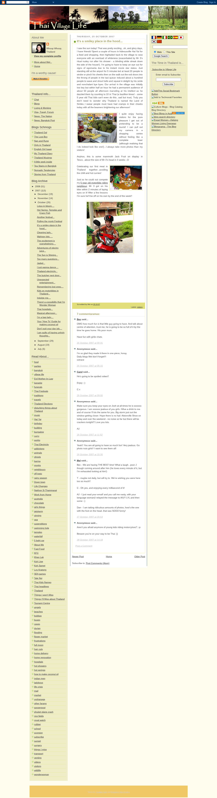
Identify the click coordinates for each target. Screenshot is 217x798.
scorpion (38, 733)
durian (37, 628)
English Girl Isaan (43, 149)
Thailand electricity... (47, 271)
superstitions (40, 524)
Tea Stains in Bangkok (45, 166)
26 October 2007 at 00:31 (90, 343)
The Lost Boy (40, 137)
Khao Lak (39, 557)
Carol (80, 372)
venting (37, 758)
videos (37, 762)
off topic (38, 473)
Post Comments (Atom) (97, 563)
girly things (39, 507)
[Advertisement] (103, 277)
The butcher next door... (49, 275)
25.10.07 (96, 304)
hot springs (39, 670)
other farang (40, 703)
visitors (37, 766)
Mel (79, 460)
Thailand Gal (40, 132)
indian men (39, 678)
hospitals (38, 662)
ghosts (37, 457)
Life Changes (40, 486)
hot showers (40, 666)
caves (37, 624)
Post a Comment (83, 546)
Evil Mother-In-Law (43, 379)
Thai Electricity (41, 444)
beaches (38, 611)
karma (37, 461)
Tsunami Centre (42, 603)
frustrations (39, 641)
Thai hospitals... (45, 309)
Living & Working (42, 108)
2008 (38, 186)
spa (36, 519)
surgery (38, 745)
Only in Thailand (42, 145)
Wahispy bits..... (45, 236)
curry (36, 436)
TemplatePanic (101, 792)
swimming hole (41, 528)
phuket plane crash (43, 712)
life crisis (38, 687)
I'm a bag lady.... (45, 317)
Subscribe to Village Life (164, 69)
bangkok (38, 370)
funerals (38, 387)
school (37, 728)
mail (36, 691)
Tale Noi (38, 578)
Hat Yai (37, 419)
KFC (36, 553)
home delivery (41, 653)
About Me (39, 545)
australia (38, 499)
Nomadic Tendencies (44, 170)
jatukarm (38, 511)
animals (38, 453)
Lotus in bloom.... (45, 206)
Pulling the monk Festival (49, 221)
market (37, 695)
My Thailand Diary (43, 153)
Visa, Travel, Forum (44, 112)
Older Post (139, 556)
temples (38, 532)
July (40, 349)
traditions (38, 395)
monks (37, 465)
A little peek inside (43, 162)
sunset (37, 741)
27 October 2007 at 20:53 (90, 517)
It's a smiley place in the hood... (99, 41)
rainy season (40, 478)
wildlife (37, 770)
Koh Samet (39, 565)
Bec (79, 319)
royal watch (40, 720)
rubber (37, 724)
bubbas (38, 616)
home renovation (42, 657)
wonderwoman (41, 774)
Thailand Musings (43, 157)
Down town (39, 482)
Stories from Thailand (45, 174)
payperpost (39, 707)
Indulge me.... (44, 298)
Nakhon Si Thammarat (45, 490)
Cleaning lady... (44, 232)
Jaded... (41, 263)
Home (37, 66)
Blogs (37, 104)
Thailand (38, 590)
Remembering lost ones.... (50, 287)
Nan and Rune (41, 141)
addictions (39, 448)
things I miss (40, 749)
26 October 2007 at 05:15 (90, 366)
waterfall (38, 536)
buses (37, 620)
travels (37, 399)
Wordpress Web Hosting (120, 792)
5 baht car (39, 540)
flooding (38, 632)
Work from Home (42, 494)
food (36, 362)
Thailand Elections (43, 404)
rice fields (39, 716)
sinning (37, 515)
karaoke (38, 383)
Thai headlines (41, 586)
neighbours (39, 469)
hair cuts (38, 649)
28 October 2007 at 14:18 (90, 540)
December (43, 194)
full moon (38, 645)
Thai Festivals (41, 391)
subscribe (39, 737)
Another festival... (45, 217)
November (43, 198)
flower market (41, 636)
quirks (37, 440)
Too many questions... (48, 259)
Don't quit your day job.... (49, 328)
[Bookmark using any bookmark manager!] (169, 94)
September (43, 341)
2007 (38, 190)
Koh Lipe (38, 561)
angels (37, 607)
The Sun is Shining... (47, 255)
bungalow (39, 432)
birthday (38, 423)
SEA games (40, 574)
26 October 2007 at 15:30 (90, 454)
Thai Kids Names (42, 582)
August (41, 345)
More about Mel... (43, 62)
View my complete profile (47, 56)
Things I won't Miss (43, 595)
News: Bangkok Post (44, 120)
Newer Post (78, 556)
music (37, 415)
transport (38, 753)
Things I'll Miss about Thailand (49, 599)
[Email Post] (142, 304)
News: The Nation (43, 116)
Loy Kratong (40, 570)
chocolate (39, 503)
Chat (36, 99)
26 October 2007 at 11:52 (90, 435)
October (42, 202)
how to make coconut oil (46, 674)
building (38, 428)
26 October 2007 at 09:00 (90, 395)
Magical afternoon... (47, 313)
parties (37, 366)
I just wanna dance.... (47, 267)
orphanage (39, 699)
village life (39, 374)
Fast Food (39, 549)
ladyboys (38, 682)
